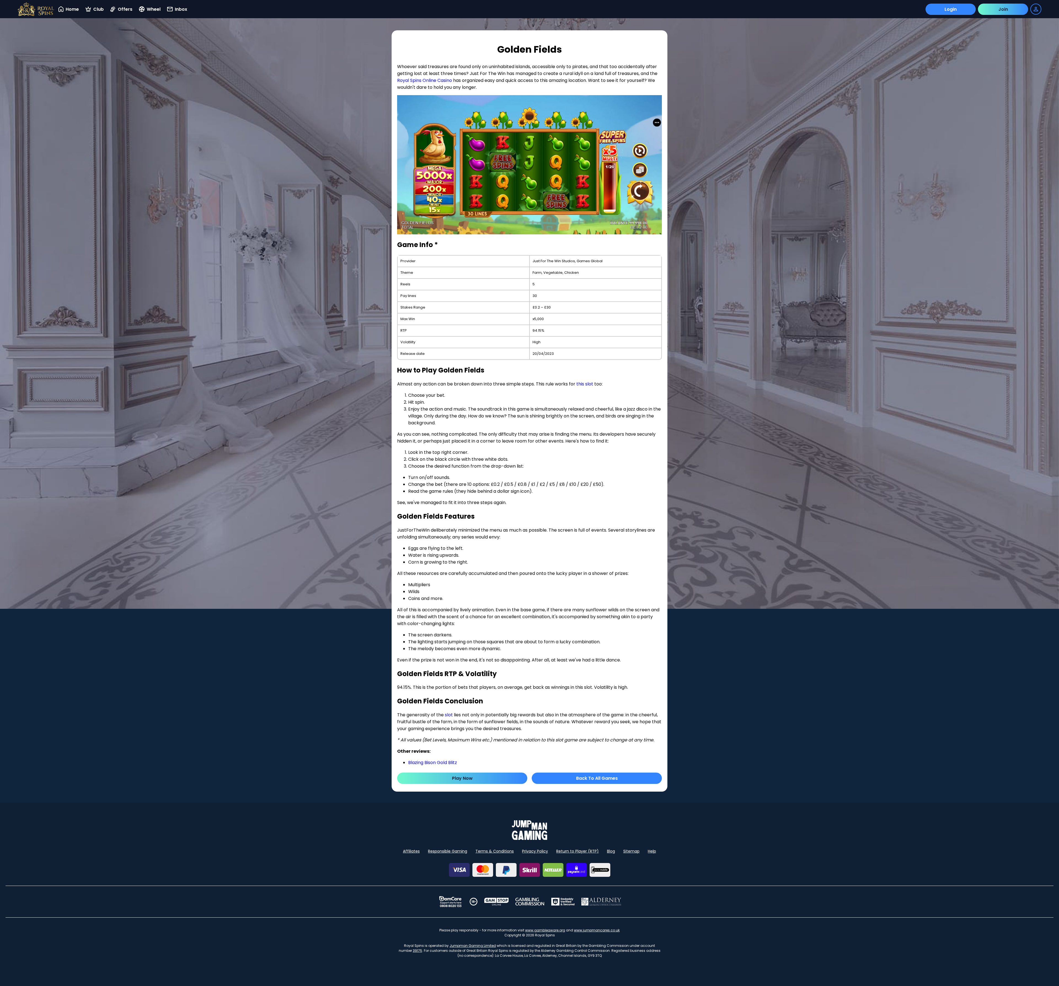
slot (449, 715)
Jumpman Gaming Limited (473, 945)
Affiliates (411, 851)
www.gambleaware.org (545, 930)
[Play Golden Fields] (529, 165)
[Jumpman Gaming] (529, 838)
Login (951, 9)
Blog (611, 851)
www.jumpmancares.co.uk (597, 930)
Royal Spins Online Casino (424, 80)
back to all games (597, 778)
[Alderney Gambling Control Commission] (601, 901)
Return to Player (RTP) (577, 851)
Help (652, 851)
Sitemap (631, 851)
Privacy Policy (535, 851)
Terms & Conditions (494, 851)
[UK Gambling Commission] (529, 901)
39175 (417, 950)
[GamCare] (450, 902)
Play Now (462, 778)
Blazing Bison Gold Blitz (432, 762)
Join (1003, 9)
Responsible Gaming (447, 851)
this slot (584, 384)
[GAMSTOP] (496, 901)
